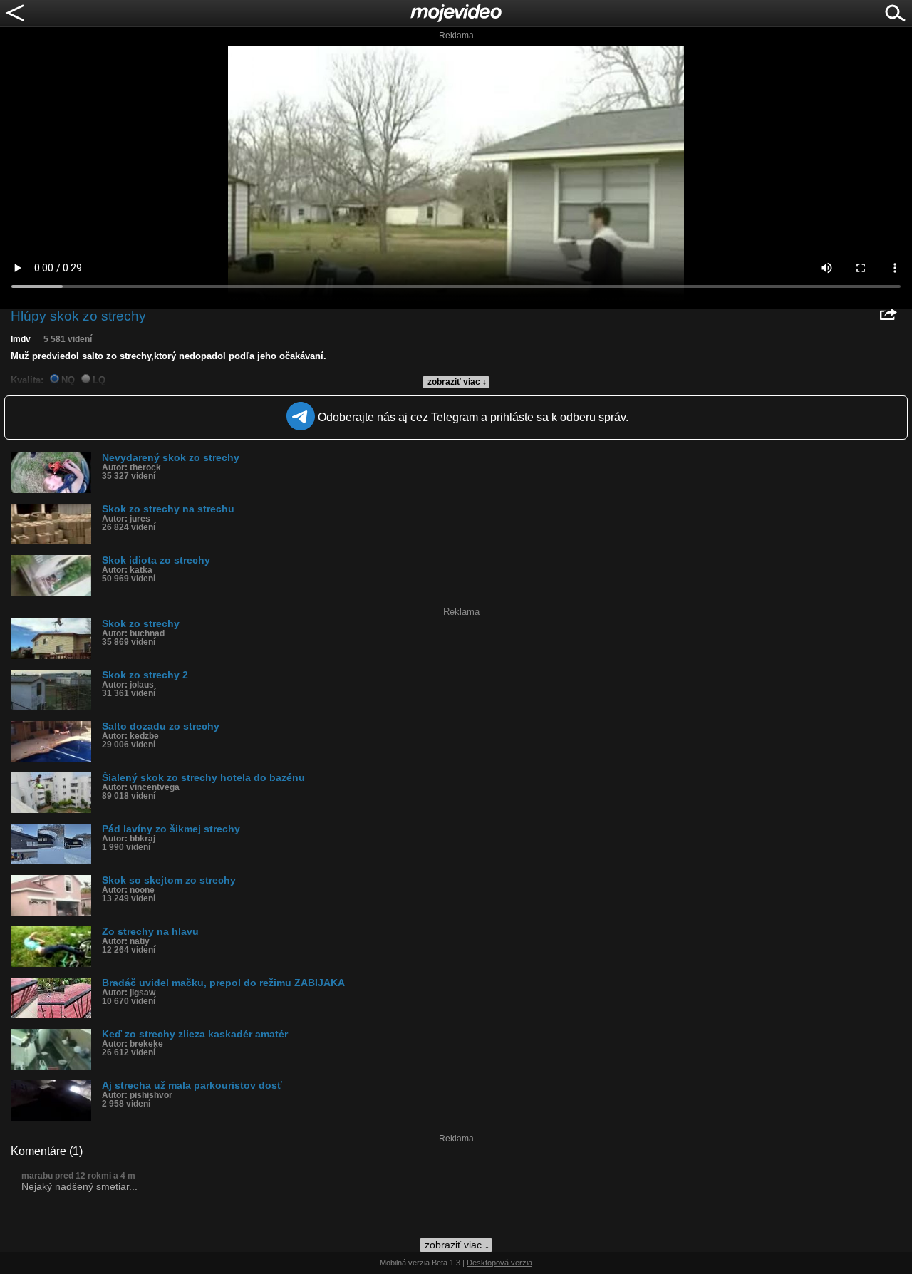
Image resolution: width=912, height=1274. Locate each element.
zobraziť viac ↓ (457, 382)
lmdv (21, 339)
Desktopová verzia (499, 1262)
